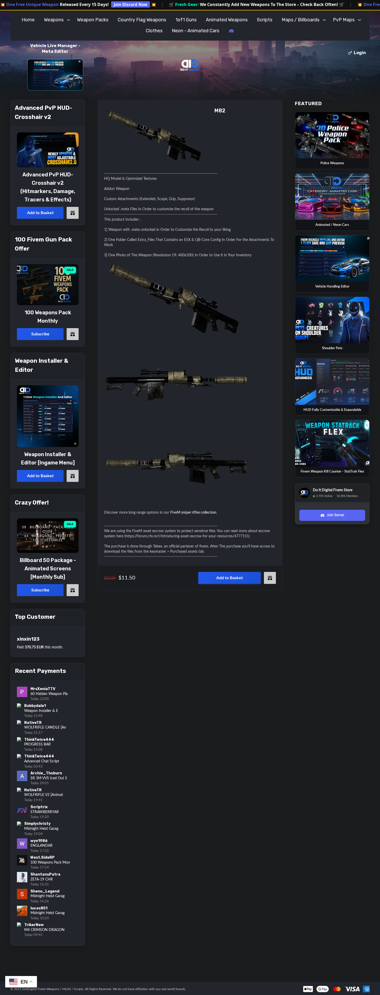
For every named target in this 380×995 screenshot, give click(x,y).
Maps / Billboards (300, 20)
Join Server (335, 515)
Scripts (264, 20)
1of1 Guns (186, 20)
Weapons (54, 20)
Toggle (68, 19)
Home (28, 20)
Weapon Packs (92, 20)
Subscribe (40, 334)
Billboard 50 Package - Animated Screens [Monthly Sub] (48, 568)
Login (360, 52)
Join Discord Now (130, 4)
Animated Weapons (227, 20)
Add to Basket (229, 578)
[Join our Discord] (231, 30)
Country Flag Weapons (142, 20)
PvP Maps (343, 20)
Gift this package (270, 578)
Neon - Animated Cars (195, 31)
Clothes (154, 31)
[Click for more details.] (48, 149)
